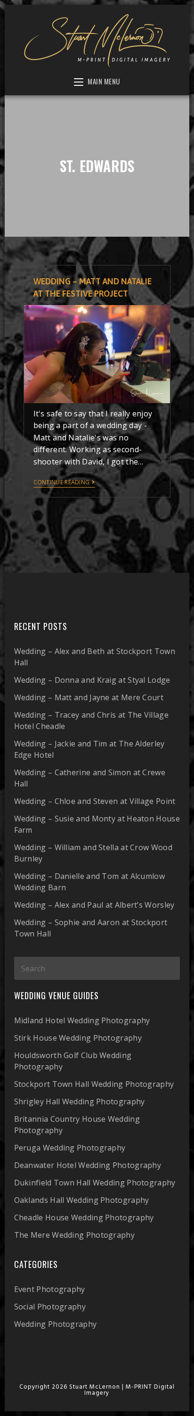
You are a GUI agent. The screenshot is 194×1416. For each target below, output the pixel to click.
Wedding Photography (55, 1324)
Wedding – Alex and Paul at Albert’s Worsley (94, 905)
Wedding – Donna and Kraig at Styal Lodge (92, 680)
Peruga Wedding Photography (70, 1148)
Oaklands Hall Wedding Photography (81, 1200)
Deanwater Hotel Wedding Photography (88, 1165)
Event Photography (49, 1289)
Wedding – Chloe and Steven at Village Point (95, 801)
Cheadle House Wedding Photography (84, 1217)
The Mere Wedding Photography (74, 1235)
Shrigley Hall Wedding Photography (79, 1101)
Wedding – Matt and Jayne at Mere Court (88, 697)
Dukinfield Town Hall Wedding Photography (95, 1182)
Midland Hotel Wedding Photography (82, 1020)
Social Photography (50, 1306)
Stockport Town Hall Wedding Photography (94, 1084)
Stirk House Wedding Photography (78, 1038)
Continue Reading (61, 482)
